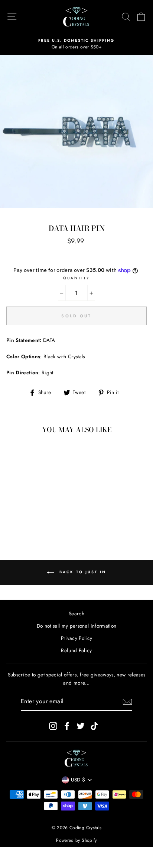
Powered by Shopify (76, 840)
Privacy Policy (76, 638)
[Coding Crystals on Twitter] (80, 726)
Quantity (76, 278)
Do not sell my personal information (77, 625)
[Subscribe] (127, 701)
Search (76, 613)
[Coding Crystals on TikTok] (94, 726)
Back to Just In (81, 572)
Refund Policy (76, 650)
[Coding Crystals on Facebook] (67, 726)
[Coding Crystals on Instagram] (53, 726)
